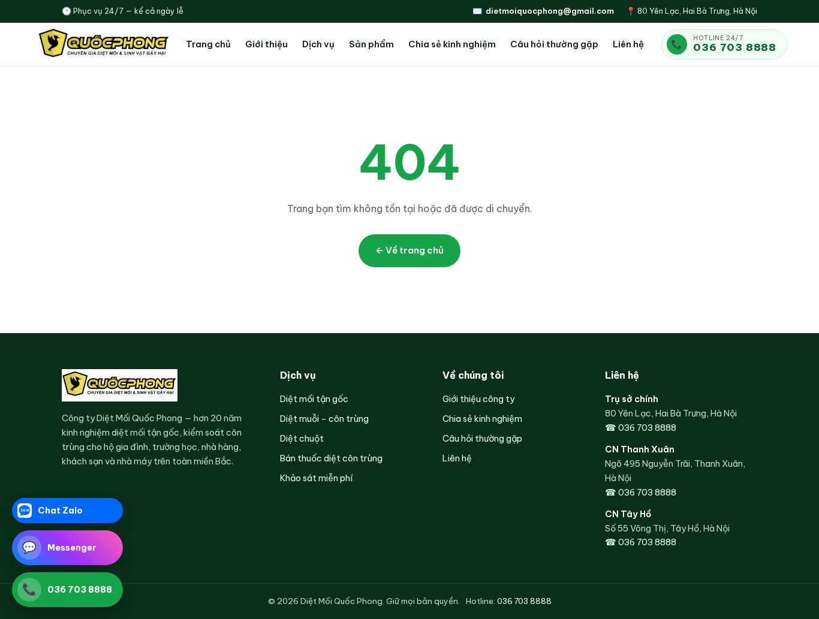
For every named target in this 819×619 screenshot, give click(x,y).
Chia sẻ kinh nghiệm (452, 44)
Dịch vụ (318, 44)
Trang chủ (208, 44)
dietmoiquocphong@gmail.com (550, 11)
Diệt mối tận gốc (314, 398)
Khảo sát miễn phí (316, 478)
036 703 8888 (734, 47)
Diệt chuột (302, 438)
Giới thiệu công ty (478, 398)
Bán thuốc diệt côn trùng (331, 458)
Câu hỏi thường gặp (554, 44)
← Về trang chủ (409, 250)
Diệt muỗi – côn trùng (324, 418)
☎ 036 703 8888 (640, 427)
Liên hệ (628, 44)
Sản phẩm (371, 44)
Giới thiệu (266, 44)
